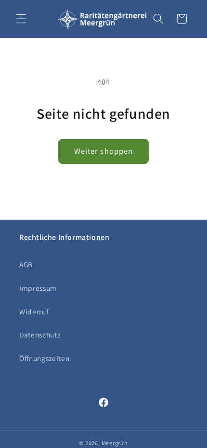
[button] (21, 18)
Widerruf (33, 311)
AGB (26, 264)
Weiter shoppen (103, 151)
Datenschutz (39, 334)
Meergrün (115, 443)
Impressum (38, 288)
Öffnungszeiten (44, 358)
